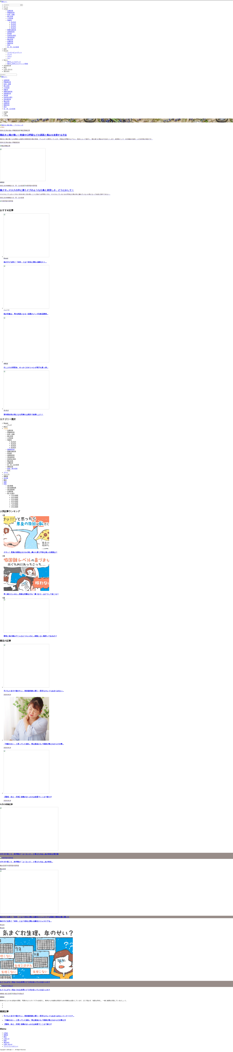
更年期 (9, 33)
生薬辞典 (10, 491)
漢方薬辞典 (11, 489)
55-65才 (13, 28)
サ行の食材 (14, 499)
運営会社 (6, 71)
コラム (6, 472)
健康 (5, 49)
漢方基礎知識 (11, 487)
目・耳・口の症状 (13, 47)
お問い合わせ (8, 69)
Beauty (6, 50)
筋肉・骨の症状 (12, 468)
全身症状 (10, 10)
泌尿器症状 (11, 31)
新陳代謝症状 (11, 30)
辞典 (5, 484)
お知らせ (6, 1038)
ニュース (6, 474)
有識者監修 (7, 65)
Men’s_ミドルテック (14, 61)
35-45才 (13, 24)
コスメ (9, 56)
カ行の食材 (14, 497)
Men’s (6, 60)
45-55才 (13, 26)
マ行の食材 (14, 507)
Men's (5, 426)
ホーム (6, 7)
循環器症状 (11, 449)
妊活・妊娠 (11, 14)
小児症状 (10, 18)
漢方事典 (10, 486)
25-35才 (13, 22)
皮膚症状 (10, 41)
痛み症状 (10, 39)
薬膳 (5, 482)
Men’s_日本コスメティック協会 (17, 63)
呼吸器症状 (11, 12)
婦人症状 (10, 16)
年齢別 (9, 20)
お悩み (6, 9)
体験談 (6, 476)
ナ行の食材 (14, 503)
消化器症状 (11, 37)
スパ (8, 58)
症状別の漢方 (11, 35)
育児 (8, 45)
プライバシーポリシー (11, 1046)
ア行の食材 (14, 495)
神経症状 (10, 43)
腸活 (5, 67)
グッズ (9, 54)
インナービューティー (14, 52)
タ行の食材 (14, 501)
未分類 (6, 478)
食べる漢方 (11, 493)
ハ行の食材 (14, 505)
